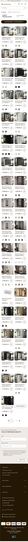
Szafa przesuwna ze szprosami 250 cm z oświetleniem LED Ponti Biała (20, 146)
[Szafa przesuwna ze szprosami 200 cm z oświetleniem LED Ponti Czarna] (7, 139)
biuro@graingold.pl (10, 505)
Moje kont (5, 492)
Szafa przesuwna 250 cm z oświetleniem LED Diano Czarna (20, 79)
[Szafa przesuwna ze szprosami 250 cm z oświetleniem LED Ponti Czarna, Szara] (20, 161)
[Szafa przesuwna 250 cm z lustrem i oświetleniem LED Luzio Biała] (20, 94)
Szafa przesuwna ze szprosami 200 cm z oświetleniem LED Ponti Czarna (7, 146)
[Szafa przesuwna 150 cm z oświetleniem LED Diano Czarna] (7, 400)
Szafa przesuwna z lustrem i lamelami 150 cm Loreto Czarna (7, 254)
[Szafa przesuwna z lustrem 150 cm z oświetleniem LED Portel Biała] (20, 31)
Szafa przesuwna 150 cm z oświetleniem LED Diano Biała (7, 79)
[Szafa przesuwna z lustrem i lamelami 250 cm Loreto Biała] (7, 269)
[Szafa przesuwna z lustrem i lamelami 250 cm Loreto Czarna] (20, 269)
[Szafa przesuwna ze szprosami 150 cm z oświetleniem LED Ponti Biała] (20, 117)
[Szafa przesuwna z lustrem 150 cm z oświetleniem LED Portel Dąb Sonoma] (7, 333)
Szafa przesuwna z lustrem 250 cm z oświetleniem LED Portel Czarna (7, 363)
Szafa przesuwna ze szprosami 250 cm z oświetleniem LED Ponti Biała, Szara (7, 168)
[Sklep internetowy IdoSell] (14, 536)
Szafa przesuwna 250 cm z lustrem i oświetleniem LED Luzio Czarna (7, 124)
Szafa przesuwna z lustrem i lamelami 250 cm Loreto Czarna (20, 277)
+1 (12, 154)
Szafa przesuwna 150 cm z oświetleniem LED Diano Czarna (7, 407)
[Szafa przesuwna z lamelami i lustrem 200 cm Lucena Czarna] (20, 180)
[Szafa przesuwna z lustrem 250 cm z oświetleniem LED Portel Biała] (7, 31)
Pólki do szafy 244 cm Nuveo (6, 299)
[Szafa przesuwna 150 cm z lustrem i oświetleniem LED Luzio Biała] (7, 94)
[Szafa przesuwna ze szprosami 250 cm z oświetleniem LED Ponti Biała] (20, 139)
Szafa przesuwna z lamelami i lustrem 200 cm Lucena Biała (7, 187)
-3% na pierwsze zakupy (11, 432)
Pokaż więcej (20, 406)
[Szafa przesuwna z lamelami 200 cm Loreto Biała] (20, 247)
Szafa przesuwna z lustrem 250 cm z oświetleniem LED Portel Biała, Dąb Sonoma (7, 60)
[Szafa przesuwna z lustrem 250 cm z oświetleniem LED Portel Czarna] (7, 355)
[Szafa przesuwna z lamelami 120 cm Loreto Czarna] (20, 225)
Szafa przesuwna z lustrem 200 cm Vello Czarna (20, 210)
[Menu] (25, 4)
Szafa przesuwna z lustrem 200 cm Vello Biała (7, 210)
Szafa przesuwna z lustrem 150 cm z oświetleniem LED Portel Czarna (7, 318)
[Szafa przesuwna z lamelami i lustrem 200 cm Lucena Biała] (7, 180)
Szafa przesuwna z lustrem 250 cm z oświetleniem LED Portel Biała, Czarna (20, 60)
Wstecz (4, 12)
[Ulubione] (22, 4)
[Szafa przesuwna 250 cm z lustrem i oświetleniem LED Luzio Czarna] (7, 117)
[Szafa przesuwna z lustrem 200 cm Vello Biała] (7, 202)
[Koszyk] (19, 4)
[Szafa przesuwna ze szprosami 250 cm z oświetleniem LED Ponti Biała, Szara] (7, 161)
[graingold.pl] (6, 4)
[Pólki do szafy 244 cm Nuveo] (7, 292)
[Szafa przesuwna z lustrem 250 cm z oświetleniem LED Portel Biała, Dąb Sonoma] (7, 53)
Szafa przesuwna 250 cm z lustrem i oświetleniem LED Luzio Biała (20, 101)
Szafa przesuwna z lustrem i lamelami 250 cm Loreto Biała (7, 277)
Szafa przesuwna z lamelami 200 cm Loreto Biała (20, 254)
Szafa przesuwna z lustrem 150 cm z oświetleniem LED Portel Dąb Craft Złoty (20, 318)
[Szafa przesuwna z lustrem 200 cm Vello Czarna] (20, 202)
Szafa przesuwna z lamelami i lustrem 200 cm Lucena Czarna (20, 187)
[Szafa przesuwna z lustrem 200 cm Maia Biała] (7, 225)
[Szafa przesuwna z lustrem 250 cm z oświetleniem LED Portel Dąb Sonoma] (7, 378)
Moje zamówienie (6, 486)
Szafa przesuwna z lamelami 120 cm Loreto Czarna (20, 232)
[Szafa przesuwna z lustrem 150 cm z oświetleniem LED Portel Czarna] (7, 311)
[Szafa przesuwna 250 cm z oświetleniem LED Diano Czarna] (20, 72)
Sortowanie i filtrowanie (13, 22)
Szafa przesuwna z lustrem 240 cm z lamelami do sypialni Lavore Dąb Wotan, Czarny (20, 299)
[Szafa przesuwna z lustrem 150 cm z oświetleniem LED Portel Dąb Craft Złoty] (20, 311)
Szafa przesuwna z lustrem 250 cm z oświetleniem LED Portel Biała (7, 38)
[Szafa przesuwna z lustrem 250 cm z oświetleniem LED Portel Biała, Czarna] (20, 53)
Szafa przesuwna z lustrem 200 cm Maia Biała (7, 232)
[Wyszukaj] (24, 7)
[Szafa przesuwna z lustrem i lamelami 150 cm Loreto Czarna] (7, 247)
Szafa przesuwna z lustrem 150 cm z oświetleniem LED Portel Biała (20, 38)
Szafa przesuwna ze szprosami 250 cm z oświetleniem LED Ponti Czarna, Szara (20, 168)
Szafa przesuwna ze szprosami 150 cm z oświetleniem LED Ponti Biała (20, 124)
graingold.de (15, 532)
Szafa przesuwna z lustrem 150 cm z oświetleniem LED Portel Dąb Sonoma (7, 340)
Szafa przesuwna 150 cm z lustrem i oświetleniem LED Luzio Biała (7, 101)
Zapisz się (22, 460)
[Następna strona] (19, 421)
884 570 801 (6, 502)
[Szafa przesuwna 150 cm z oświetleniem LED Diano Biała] (7, 72)
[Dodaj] (11, 41)
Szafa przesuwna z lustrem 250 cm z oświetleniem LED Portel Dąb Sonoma (7, 385)
